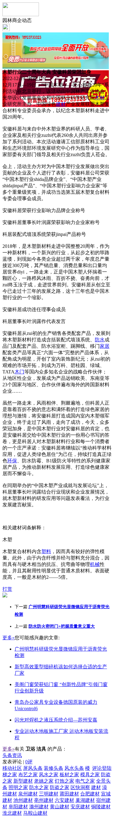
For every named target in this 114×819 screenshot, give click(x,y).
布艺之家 (28, 774)
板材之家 (69, 774)
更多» (8, 637)
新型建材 (23, 781)
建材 (61, 104)
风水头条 (74, 768)
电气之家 (85, 781)
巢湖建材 (85, 800)
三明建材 (48, 793)
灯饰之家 (64, 781)
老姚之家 (44, 781)
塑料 (46, 551)
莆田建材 (69, 793)
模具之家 (90, 774)
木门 (19, 371)
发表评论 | (17, 761)
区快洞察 (80, 787)
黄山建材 (59, 806)
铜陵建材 (101, 806)
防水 (100, 339)
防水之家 (39, 787)
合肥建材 (90, 793)
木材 (100, 97)
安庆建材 (80, 806)
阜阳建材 (18, 806)
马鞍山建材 (35, 813)
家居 (104, 346)
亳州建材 (44, 800)
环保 (12, 460)
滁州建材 (39, 806)
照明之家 (18, 787)
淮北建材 (12, 813)
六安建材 (64, 800)
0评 (29, 761)
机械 (95, 564)
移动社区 (12, 768)
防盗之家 (59, 787)
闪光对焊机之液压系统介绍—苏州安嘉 (56, 719)
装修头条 (53, 768)
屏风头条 (33, 768)
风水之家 (48, 774)
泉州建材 (28, 793)
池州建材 (23, 800)
